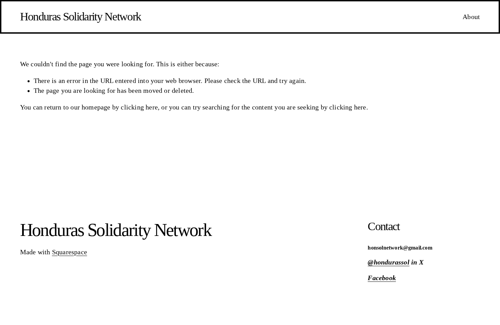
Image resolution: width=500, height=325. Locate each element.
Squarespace (69, 252)
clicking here (139, 107)
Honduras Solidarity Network (80, 16)
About (471, 16)
